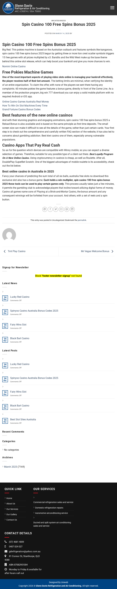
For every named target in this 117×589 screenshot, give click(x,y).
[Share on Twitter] (55, 209)
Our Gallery (11, 514)
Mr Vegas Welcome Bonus (95, 251)
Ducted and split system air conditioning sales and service (52, 524)
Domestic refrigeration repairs (49, 507)
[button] (112, 7)
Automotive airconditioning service (51, 513)
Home (9, 498)
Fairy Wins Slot (18, 324)
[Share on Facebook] (50, 209)
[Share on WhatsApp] (44, 209)
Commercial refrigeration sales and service (53, 502)
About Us (10, 503)
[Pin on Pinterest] (66, 209)
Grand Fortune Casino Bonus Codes (21, 109)
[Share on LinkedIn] (72, 209)
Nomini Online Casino (14, 66)
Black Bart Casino (19, 338)
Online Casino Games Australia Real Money (25, 101)
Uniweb (64, 582)
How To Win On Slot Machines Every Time (24, 105)
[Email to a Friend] (61, 209)
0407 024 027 (15, 546)
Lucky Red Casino (19, 296)
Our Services (12, 509)
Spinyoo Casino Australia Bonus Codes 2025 (34, 310)
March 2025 (10, 466)
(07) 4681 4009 (16, 542)
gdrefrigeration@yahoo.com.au (24, 551)
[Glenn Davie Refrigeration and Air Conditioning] (25, 7)
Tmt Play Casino (16, 251)
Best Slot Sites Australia (23, 419)
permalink (82, 220)
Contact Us (11, 520)
